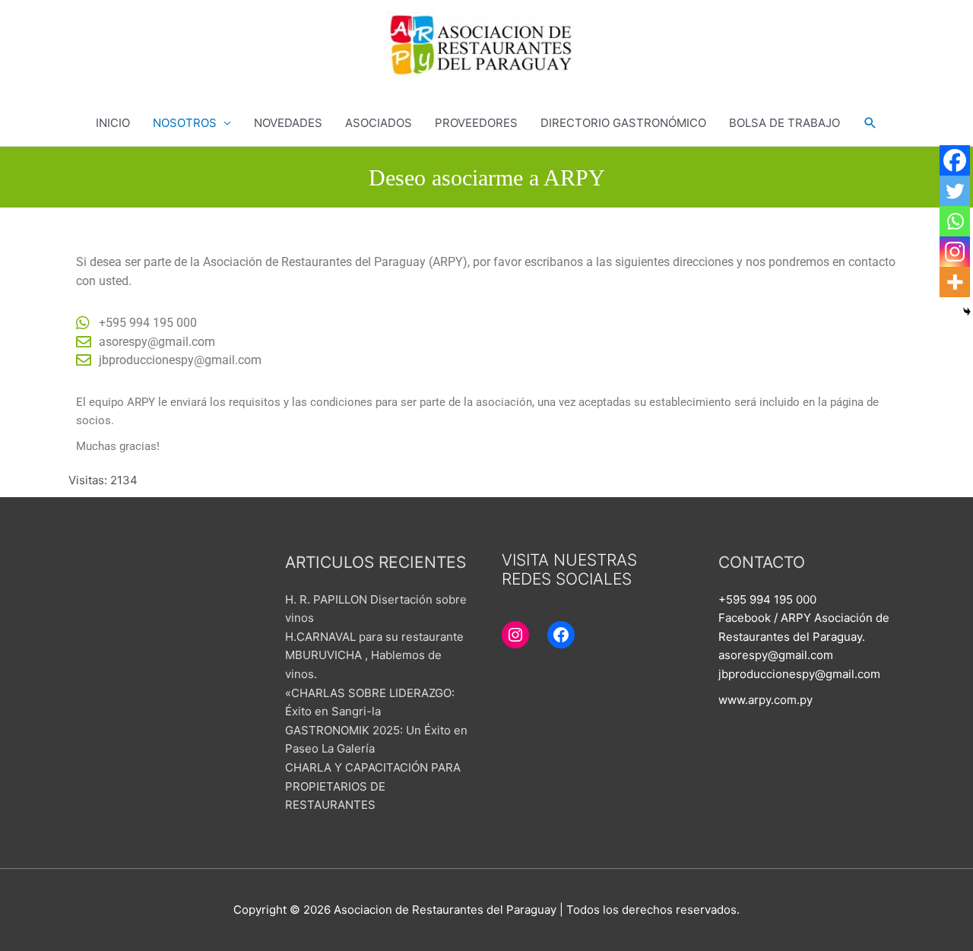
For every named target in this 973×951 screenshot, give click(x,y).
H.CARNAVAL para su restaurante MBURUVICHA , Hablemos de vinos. (374, 655)
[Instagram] (955, 251)
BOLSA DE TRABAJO (784, 123)
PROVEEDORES (476, 123)
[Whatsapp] (955, 221)
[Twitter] (955, 191)
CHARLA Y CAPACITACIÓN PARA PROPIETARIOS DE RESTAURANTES (373, 786)
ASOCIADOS (378, 123)
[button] (870, 123)
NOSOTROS (185, 123)
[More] (955, 282)
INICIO (113, 123)
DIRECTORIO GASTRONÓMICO (623, 123)
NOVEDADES (288, 123)
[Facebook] (955, 160)
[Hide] (967, 312)
